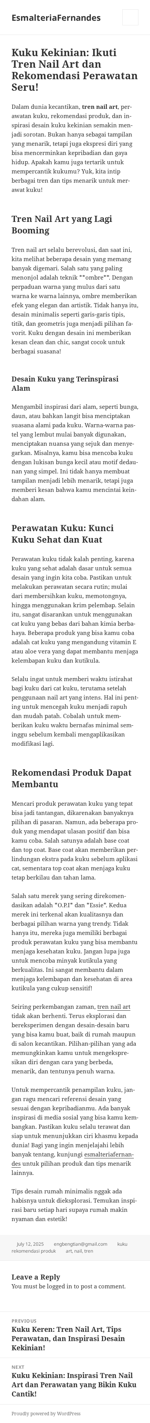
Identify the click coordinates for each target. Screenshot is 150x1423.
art (69, 1251)
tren (88, 1251)
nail (78, 1251)
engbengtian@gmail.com (80, 1244)
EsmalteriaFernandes (56, 17)
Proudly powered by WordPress (46, 1413)
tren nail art (113, 1006)
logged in (59, 1286)
